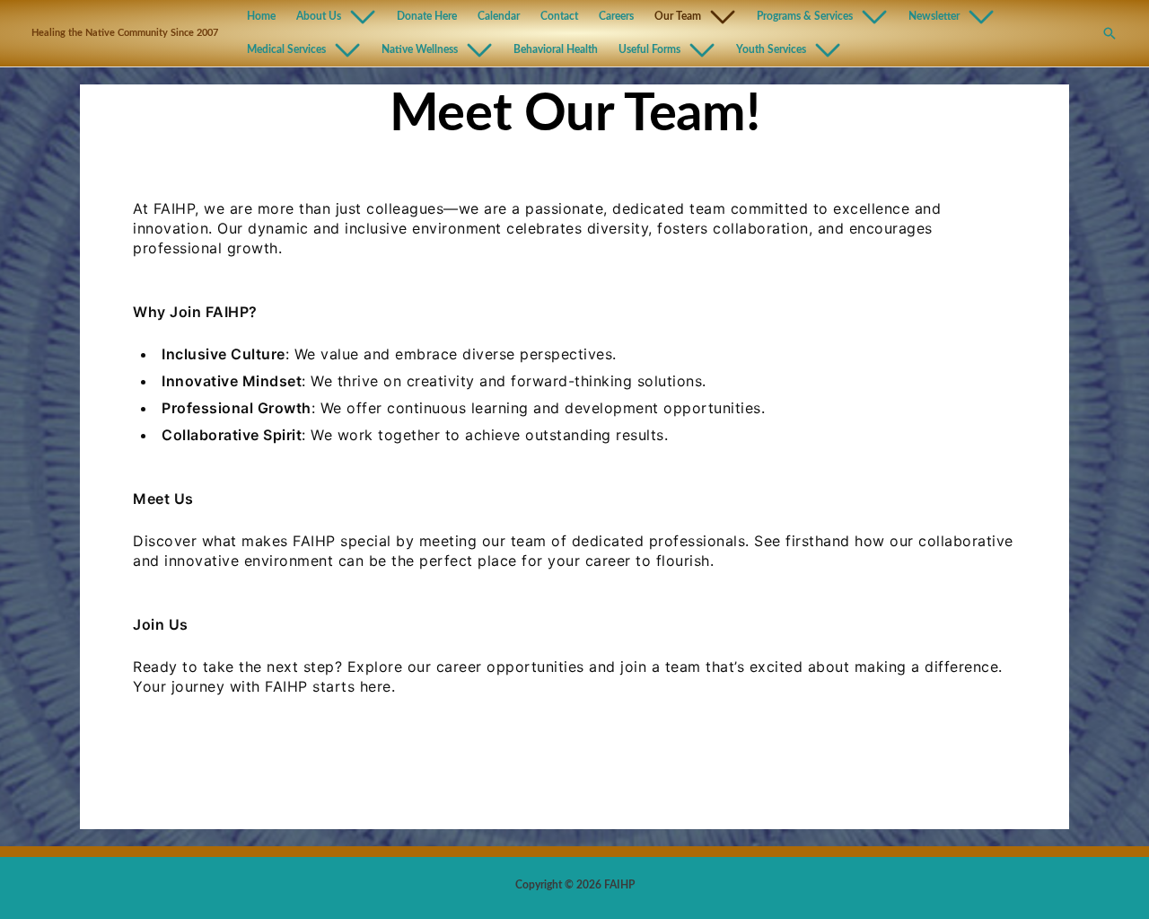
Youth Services (771, 50)
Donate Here (427, 17)
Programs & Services (805, 17)
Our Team (677, 17)
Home (261, 17)
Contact (559, 17)
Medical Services (286, 50)
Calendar (499, 17)
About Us (318, 17)
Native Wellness (420, 50)
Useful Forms (649, 50)
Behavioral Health (555, 50)
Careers (616, 17)
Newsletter (934, 17)
